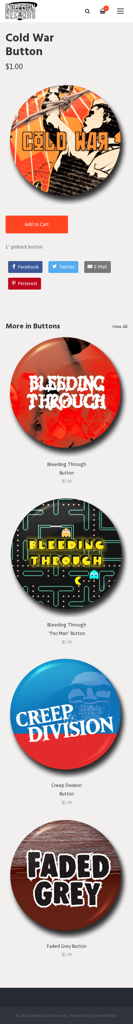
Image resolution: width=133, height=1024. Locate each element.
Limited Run (104, 1015)
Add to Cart (37, 224)
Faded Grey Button (66, 946)
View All (119, 326)
